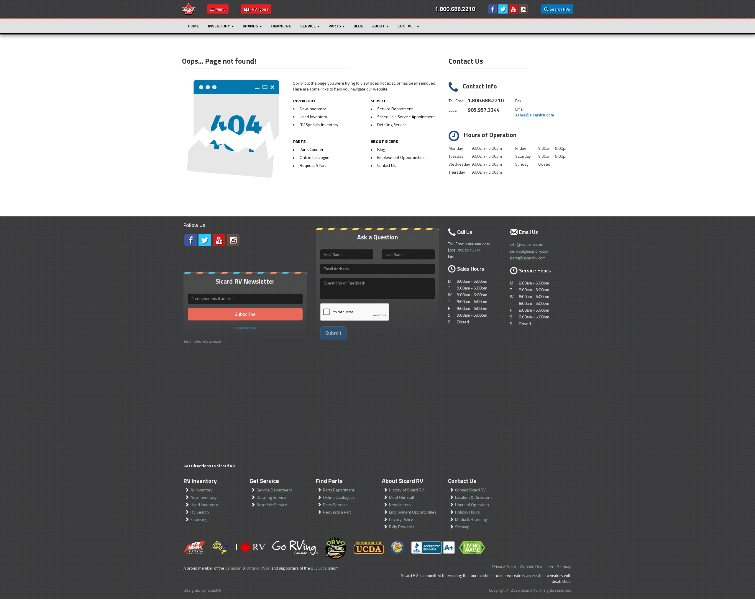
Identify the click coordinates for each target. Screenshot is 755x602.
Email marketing (194, 341)
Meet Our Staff (401, 497)
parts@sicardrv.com (528, 258)
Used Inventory (313, 117)
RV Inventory (200, 480)
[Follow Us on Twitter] (503, 9)
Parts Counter (312, 149)
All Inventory (202, 490)
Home (193, 26)
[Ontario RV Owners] (336, 547)
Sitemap (462, 527)
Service (308, 26)
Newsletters (400, 504)
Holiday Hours (467, 512)
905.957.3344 (484, 110)
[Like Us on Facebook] (492, 9)
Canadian (233, 568)
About (379, 26)
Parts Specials (335, 504)
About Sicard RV (402, 480)
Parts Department (338, 490)
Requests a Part (337, 512)
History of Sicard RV (406, 490)
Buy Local (319, 568)
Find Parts (329, 480)
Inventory (219, 26)
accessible (535, 575)
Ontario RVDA (258, 568)
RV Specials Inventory (319, 124)
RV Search (200, 512)
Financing (281, 26)
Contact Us (386, 165)
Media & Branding (471, 519)
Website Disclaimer (537, 566)
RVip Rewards (401, 527)
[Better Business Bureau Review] (433, 547)
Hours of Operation (472, 504)
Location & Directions (474, 497)
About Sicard (384, 141)
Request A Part (313, 165)
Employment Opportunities (401, 157)
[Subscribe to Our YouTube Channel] (513, 9)
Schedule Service (272, 504)
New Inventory (313, 109)
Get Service (264, 480)
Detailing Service (392, 124)
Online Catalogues (339, 497)
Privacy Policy (401, 519)
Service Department (395, 109)
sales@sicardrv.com (534, 115)
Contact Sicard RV (470, 490)
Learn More (245, 328)
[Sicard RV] (188, 8)
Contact (407, 26)
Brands (251, 26)
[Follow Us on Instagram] (523, 9)
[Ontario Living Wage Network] (472, 547)
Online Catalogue (314, 157)
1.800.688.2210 (486, 100)
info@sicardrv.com (526, 244)
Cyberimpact (213, 341)
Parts (335, 26)
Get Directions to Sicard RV (209, 466)
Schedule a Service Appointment (406, 117)
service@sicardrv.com (529, 251)
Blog (358, 26)
